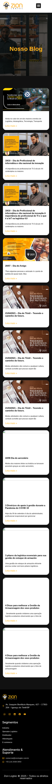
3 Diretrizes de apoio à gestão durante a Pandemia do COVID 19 (25, 506)
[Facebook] (19, 714)
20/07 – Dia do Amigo (15, 266)
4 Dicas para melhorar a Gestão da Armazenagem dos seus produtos (22, 606)
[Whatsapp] (4, 714)
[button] (38, 5)
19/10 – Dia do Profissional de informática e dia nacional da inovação (24, 161)
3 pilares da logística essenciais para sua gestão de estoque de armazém (25, 556)
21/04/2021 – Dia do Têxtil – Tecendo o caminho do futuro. (24, 314)
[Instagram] (9, 714)
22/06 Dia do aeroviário (16, 458)
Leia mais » (11, 126)
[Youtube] (25, 714)
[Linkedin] (14, 714)
